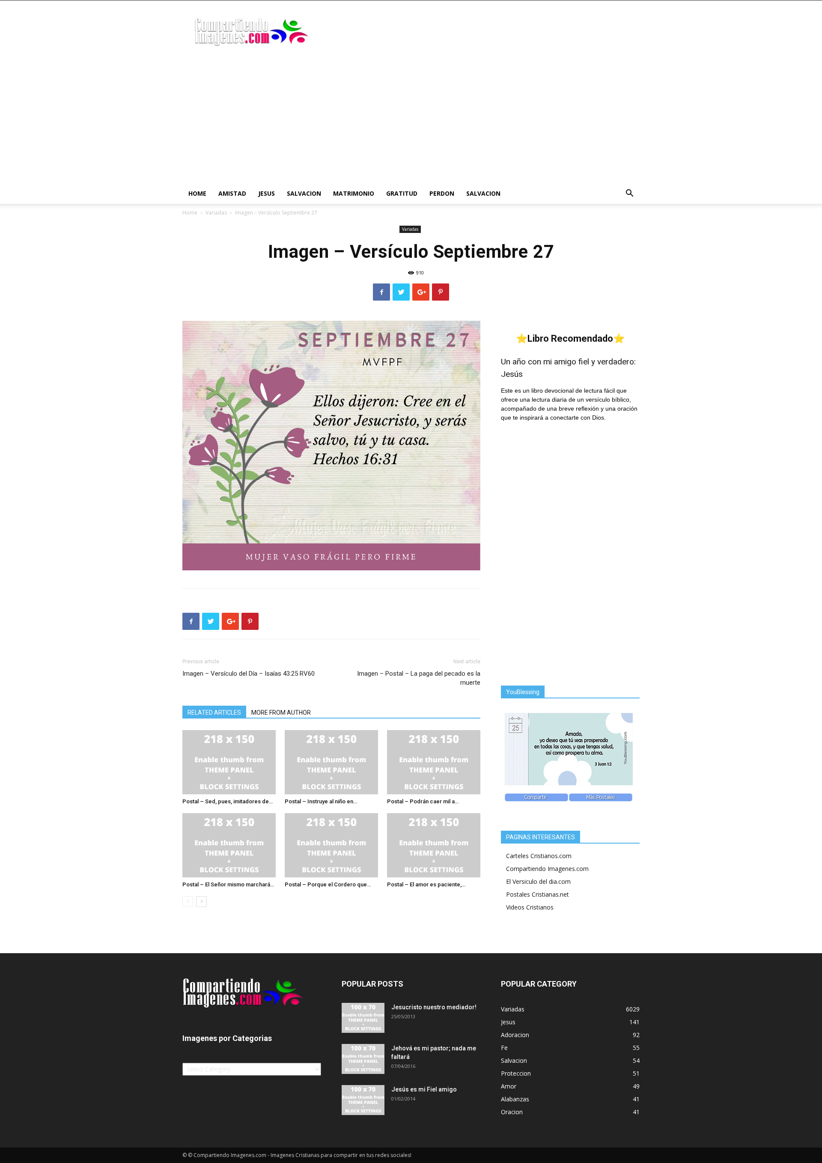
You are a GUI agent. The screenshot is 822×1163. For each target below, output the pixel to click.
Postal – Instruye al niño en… (321, 801)
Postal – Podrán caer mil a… (423, 801)
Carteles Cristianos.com (539, 856)
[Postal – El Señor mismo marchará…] (229, 845)
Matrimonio (353, 193)
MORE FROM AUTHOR (281, 712)
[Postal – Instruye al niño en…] (331, 762)
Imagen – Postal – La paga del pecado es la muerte (418, 678)
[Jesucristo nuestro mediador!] (363, 1018)
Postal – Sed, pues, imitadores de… (227, 801)
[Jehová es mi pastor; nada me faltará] (363, 1059)
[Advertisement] (411, 119)
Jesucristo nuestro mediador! (434, 1007)
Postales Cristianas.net (537, 894)
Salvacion (304, 193)
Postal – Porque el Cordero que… (328, 884)
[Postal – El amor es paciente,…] (433, 845)
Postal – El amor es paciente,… (426, 884)
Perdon (441, 193)
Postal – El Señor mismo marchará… (228, 884)
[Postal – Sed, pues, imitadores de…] (229, 762)
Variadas (216, 212)
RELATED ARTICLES (214, 712)
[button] (629, 194)
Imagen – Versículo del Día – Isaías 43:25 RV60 (248, 673)
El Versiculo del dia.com (538, 881)
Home (197, 193)
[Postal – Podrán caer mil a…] (433, 762)
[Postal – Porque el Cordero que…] (331, 845)
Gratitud (401, 193)
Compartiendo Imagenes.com (547, 869)
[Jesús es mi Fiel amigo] (363, 1100)
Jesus (266, 193)
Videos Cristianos (530, 907)
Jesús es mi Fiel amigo (424, 1089)
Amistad (232, 193)
